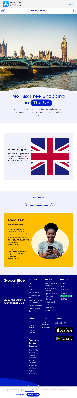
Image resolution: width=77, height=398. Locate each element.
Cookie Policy (29, 391)
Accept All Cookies (33, 394)
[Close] (1, 3)
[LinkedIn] (58, 323)
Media (62, 286)
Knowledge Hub (50, 307)
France (31, 283)
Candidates (64, 289)
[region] (38, 392)
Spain (31, 289)
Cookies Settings (19, 394)
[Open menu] (3, 11)
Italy (30, 286)
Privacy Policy (46, 327)
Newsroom (48, 310)
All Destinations (34, 292)
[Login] (73, 11)
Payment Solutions (51, 294)
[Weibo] (65, 323)
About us (63, 283)
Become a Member (35, 306)
